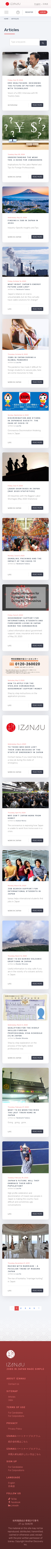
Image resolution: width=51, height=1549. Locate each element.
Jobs (10, 1400)
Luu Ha (18, 362)
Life (9, 309)
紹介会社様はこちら (18, 1441)
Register (29, 12)
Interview (12, 105)
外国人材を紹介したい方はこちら (24, 1454)
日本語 (45, 4)
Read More (37, 105)
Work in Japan (14, 177)
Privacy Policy (15, 1429)
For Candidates (15, 1412)
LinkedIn (14, 1505)
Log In (43, 12)
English (37, 4)
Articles (15, 19)
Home (6, 19)
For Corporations (16, 1416)
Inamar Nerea (21, 821)
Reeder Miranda (22, 964)
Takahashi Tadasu (23, 289)
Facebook (15, 1502)
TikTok (13, 1499)
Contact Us (13, 1384)
